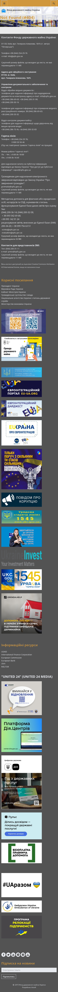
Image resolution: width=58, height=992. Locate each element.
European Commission (11, 657)
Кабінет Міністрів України (13, 292)
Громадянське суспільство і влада (17, 295)
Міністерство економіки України (16, 304)
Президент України (10, 286)
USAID (4, 651)
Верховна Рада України (12, 289)
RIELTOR (5, 666)
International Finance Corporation (16, 654)
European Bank (8, 660)
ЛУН (3, 663)
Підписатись (9, 976)
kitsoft (33, 987)
